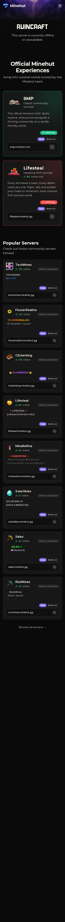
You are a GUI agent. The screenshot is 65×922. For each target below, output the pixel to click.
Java (41, 139)
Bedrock (50, 139)
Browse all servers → (32, 627)
